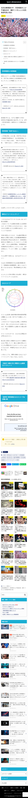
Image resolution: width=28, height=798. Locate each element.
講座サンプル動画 (14, 787)
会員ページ (6, 790)
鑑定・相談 (22, 787)
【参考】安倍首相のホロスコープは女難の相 (14, 62)
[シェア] (8, 464)
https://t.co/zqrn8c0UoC (8, 379)
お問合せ (13, 790)
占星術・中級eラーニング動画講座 (10, 614)
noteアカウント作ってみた (10, 604)
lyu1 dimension (14, 2)
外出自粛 (23, 457)
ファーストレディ (11, 460)
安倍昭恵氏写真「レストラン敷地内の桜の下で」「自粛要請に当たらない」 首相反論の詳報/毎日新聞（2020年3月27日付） (14, 196)
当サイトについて (8, 793)
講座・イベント (5, 787)
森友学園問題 (17, 457)
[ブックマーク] (15, 464)
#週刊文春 (22, 377)
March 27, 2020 (19, 166)
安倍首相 (4, 457)
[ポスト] (3, 464)
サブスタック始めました (8, 606)
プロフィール (20, 790)
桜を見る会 (9, 457)
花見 (18, 460)
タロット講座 (5, 612)
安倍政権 (22, 455)
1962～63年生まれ (8, 455)
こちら (13, 444)
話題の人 (3, 15)
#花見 (9, 101)
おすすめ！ (16, 455)
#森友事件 (11, 377)
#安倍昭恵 (4, 101)
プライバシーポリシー (19, 793)
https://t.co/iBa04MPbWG (8, 161)
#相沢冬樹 (17, 377)
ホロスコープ (6, 53)
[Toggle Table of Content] (24, 42)
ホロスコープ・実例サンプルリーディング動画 (13, 608)
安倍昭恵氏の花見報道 (9, 45)
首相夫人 (4, 460)
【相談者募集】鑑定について (9, 610)
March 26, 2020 (6, 108)
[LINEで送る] (23, 464)
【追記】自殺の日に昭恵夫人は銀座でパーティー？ (14, 57)
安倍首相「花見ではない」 (10, 48)
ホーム (3, 586)
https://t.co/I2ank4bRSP (16, 89)
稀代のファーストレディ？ (10, 51)
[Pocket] (3, 467)
